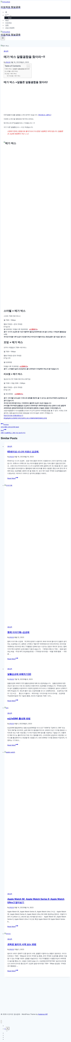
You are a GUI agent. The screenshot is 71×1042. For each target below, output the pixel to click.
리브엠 (12, 418)
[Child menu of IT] (10, 15)
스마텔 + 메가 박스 (12, 71)
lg (8, 418)
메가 (17, 418)
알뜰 (35, 418)
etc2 (7, 20)
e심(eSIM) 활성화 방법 (18, 718)
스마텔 (30, 418)
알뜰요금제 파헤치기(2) (19, 674)
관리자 (8, 62)
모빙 (21, 418)
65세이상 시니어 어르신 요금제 (23, 451)
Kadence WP (43, 1014)
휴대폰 (9, 17)
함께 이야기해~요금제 (18, 632)
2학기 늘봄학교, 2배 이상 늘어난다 (13, 432)
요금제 (44, 418)
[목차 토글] (27, 66)
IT (5, 1029)
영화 (39, 418)
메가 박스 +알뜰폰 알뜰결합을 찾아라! (18, 69)
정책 (7, 25)
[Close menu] (1, 1021)
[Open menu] (3, 38)
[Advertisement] (35, 99)
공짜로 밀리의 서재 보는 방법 (21, 944)
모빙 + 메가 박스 (11, 73)
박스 (25, 418)
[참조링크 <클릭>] (44, 115)
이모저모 (8, 23)
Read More (12, 478)
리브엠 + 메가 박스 (14, 76)
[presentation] (37, 553)
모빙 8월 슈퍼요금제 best (10, 426)
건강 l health (9, 28)
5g (5, 418)
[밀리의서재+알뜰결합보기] (13, 415)
